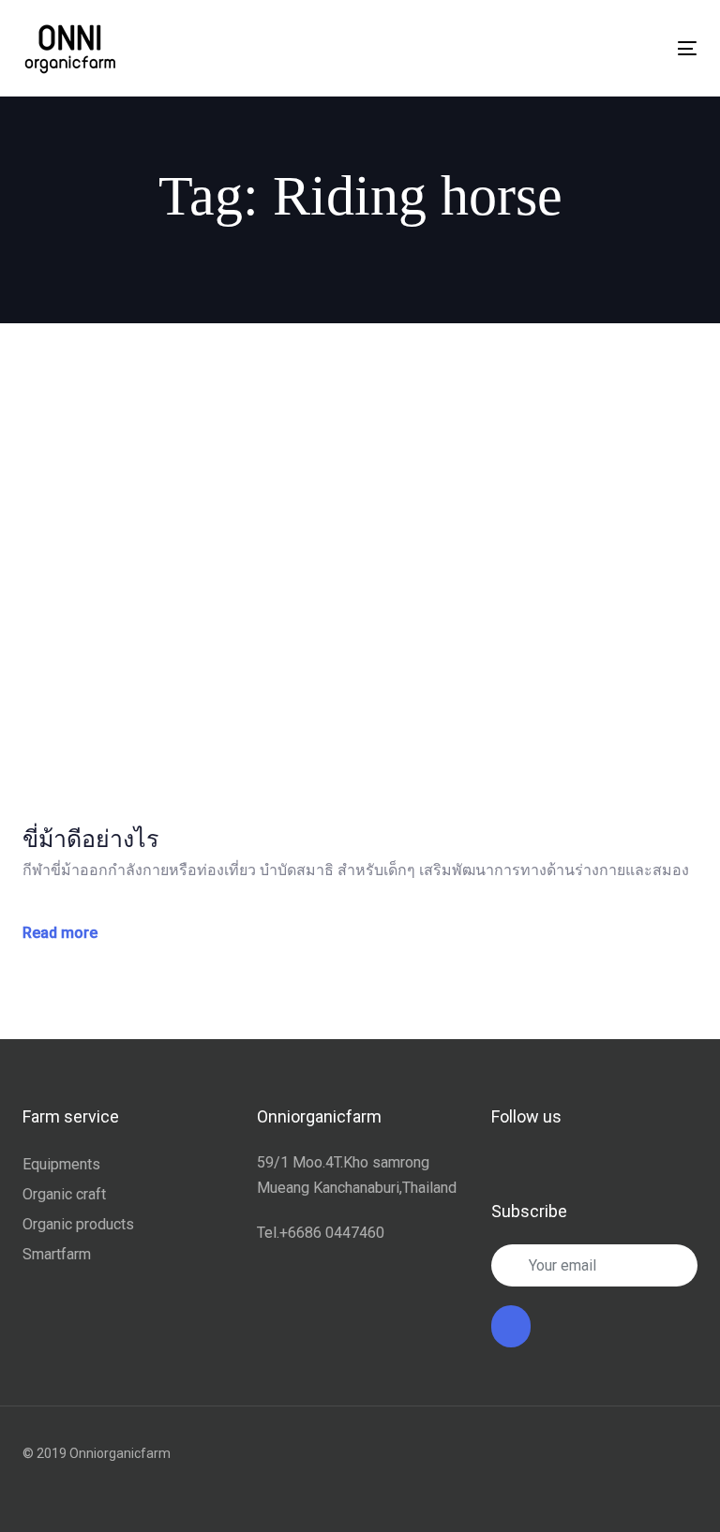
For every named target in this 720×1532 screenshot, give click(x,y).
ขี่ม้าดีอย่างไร (90, 839)
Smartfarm (56, 1254)
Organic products (78, 1224)
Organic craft (64, 1194)
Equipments (61, 1164)
